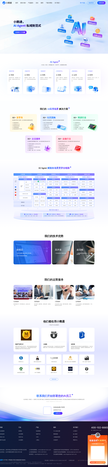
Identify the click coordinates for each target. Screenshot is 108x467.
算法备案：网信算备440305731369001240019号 (56, 460)
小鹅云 (37, 440)
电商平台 (38, 434)
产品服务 (30, 3)
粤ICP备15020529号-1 (37, 462)
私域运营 (2, 434)
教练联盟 (55, 434)
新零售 (20, 431)
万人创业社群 (56, 431)
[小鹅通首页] (7, 2)
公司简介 (75, 431)
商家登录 (91, 3)
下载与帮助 (49, 3)
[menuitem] (16, 3)
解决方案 (23, 3)
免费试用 (101, 3)
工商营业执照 (71, 460)
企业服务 (21, 440)
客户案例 (75, 437)
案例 (42, 3)
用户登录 (82, 3)
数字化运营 (3, 440)
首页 (16, 3)
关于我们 (57, 3)
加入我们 (75, 434)
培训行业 (21, 437)
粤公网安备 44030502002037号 (86, 460)
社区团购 (21, 434)
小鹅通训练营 (56, 437)
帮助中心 (75, 440)
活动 (37, 3)
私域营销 (38, 431)
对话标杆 (55, 440)
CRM (37, 437)
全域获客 (2, 431)
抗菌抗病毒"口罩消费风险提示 (10, 460)
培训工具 (2, 437)
